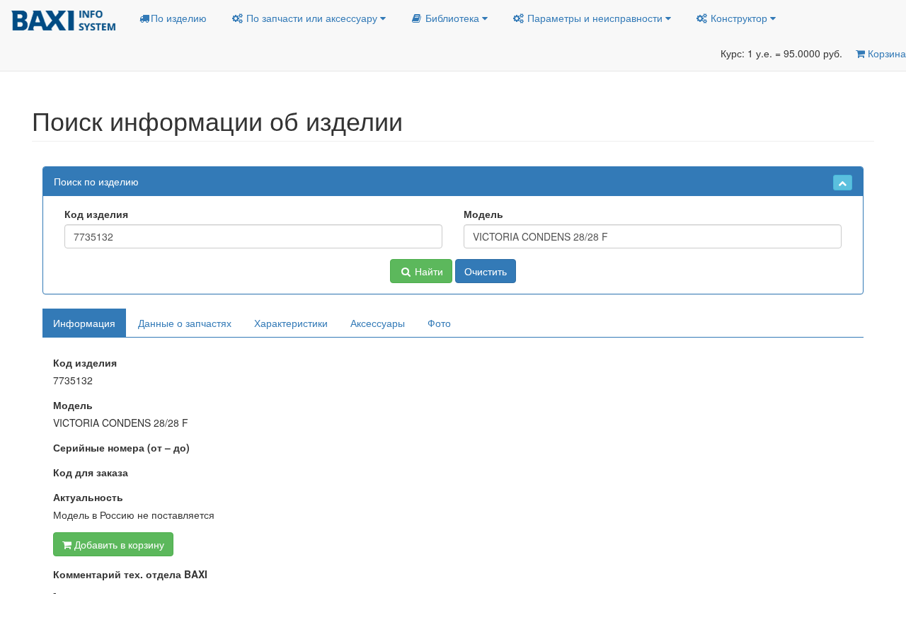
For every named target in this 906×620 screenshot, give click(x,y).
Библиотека (452, 18)
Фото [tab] (439, 323)
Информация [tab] (84, 323)
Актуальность (88, 497)
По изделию (179, 18)
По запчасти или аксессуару (311, 18)
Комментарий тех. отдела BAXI (130, 574)
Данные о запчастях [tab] (184, 323)
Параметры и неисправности (594, 18)
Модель (483, 214)
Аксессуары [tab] (377, 323)
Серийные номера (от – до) (121, 447)
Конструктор (739, 18)
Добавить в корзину (117, 544)
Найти (427, 271)
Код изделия (96, 214)
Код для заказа (90, 472)
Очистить (485, 271)
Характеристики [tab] (291, 323)
